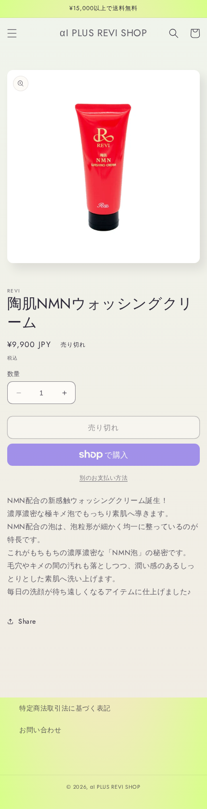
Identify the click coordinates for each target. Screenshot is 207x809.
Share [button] (27, 621)
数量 (13, 373)
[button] (12, 33)
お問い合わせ (40, 730)
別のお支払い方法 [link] (103, 478)
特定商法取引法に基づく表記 (65, 708)
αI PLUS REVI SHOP (115, 787)
